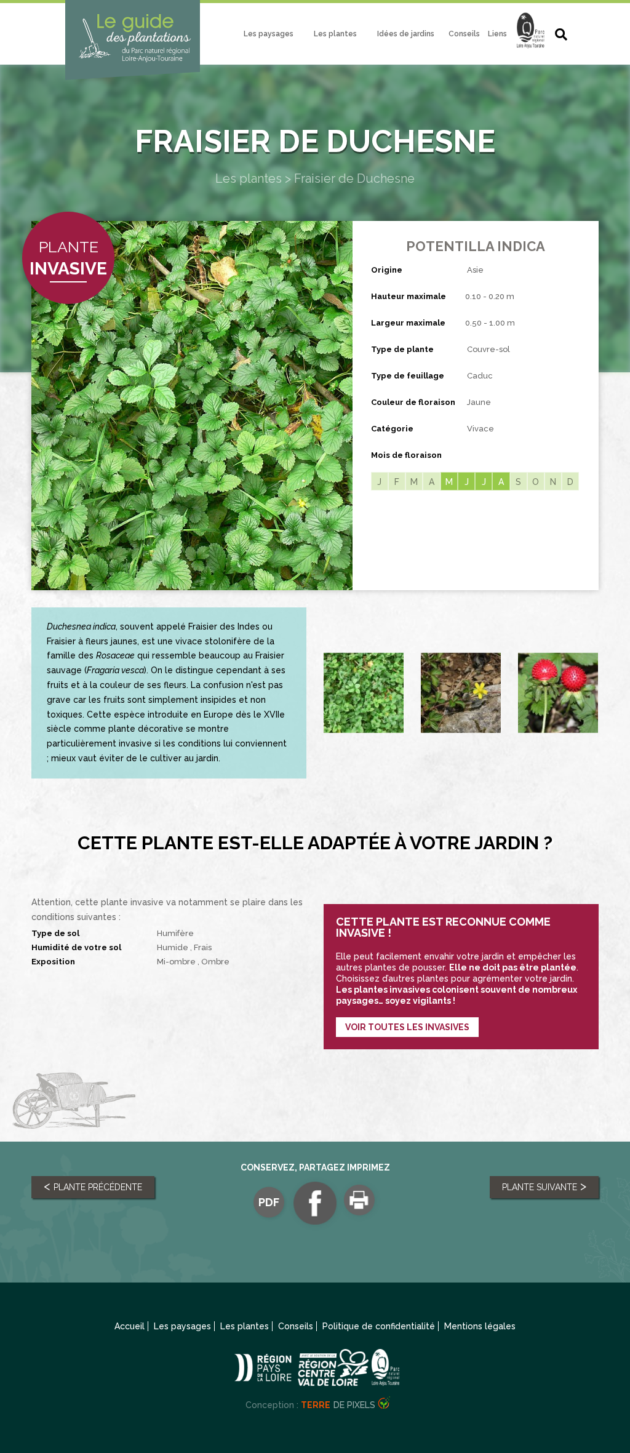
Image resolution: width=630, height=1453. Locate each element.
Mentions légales (480, 1326)
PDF (268, 1201)
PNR (530, 36)
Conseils (464, 34)
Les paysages (268, 34)
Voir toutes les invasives (407, 1027)
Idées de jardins (405, 34)
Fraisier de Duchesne (354, 178)
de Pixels (338, 1405)
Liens (497, 34)
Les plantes (335, 34)
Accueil (129, 1326)
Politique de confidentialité (378, 1326)
